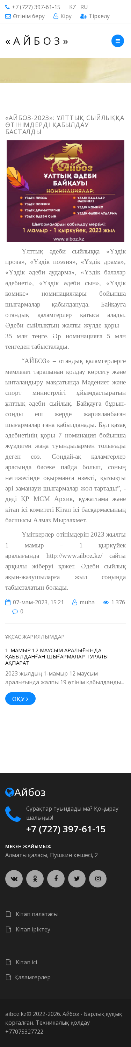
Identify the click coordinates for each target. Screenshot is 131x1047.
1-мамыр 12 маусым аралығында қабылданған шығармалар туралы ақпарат (56, 656)
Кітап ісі (25, 962)
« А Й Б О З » (36, 41)
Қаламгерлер (32, 977)
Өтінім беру (29, 16)
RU (84, 7)
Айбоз (71, 1014)
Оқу (19, 699)
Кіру (66, 16)
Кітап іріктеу (32, 929)
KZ (72, 7)
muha (87, 602)
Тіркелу (99, 16)
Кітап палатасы (36, 914)
